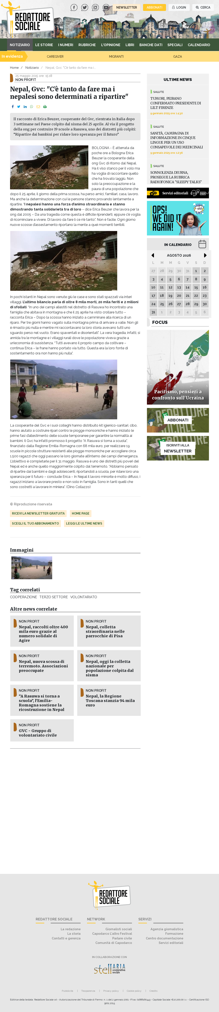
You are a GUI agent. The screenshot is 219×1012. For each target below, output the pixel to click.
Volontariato (83, 597)
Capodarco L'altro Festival (112, 933)
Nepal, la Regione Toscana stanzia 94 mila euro (110, 701)
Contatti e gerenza (66, 938)
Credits (153, 990)
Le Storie (44, 45)
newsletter (126, 7)
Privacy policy (111, 990)
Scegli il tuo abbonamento (35, 523)
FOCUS (160, 322)
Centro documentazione (164, 938)
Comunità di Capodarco (113, 943)
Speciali (174, 45)
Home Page (80, 513)
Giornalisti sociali (118, 929)
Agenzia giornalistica (167, 929)
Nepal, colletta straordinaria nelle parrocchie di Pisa (105, 631)
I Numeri (65, 45)
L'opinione (110, 45)
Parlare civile (122, 938)
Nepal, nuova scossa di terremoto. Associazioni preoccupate (43, 666)
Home (14, 67)
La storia (74, 933)
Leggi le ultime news (84, 523)
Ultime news (178, 79)
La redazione (71, 929)
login (181, 7)
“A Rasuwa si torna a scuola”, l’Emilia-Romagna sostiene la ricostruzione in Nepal (41, 703)
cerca (205, 7)
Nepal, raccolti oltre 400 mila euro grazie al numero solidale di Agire (43, 634)
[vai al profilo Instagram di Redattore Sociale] (95, 7)
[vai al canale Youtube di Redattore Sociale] (106, 7)
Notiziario (20, 45)
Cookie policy (134, 990)
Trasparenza (88, 990)
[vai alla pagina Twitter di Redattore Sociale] (85, 7)
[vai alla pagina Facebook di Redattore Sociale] (74, 7)
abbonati (154, 7)
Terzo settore (53, 597)
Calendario (199, 45)
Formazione (174, 933)
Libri (130, 45)
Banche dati (150, 45)
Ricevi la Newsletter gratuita (38, 513)
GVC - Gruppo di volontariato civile (38, 733)
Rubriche (87, 45)
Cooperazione (23, 597)
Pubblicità (67, 990)
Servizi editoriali (171, 943)
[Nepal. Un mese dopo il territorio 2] (31, 567)
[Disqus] (75, 808)
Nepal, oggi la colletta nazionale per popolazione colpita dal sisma (110, 668)
